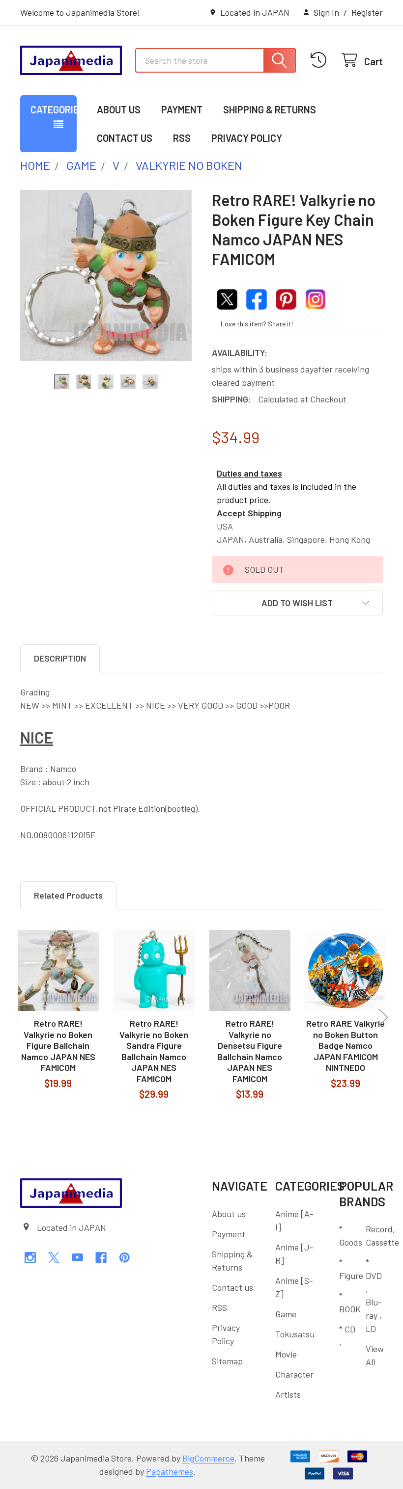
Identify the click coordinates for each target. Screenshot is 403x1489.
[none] (106, 275)
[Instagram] (30, 1258)
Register (367, 12)
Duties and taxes (249, 473)
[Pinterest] (125, 1258)
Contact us (124, 138)
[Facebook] (101, 1258)
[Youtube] (77, 1258)
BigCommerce (208, 1458)
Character (294, 1374)
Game (285, 1313)
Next (383, 1018)
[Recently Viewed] (321, 60)
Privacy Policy (246, 138)
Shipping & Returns (269, 109)
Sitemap (227, 1361)
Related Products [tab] (68, 895)
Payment (181, 109)
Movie (286, 1354)
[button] (297, 602)
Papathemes (169, 1471)
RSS (182, 138)
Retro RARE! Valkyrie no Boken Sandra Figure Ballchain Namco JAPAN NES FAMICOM (153, 1051)
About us (119, 109)
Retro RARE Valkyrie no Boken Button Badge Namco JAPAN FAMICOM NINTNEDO (345, 1045)
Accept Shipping (249, 512)
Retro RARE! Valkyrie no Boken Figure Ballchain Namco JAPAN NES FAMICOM (58, 1045)
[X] (54, 1258)
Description (60, 658)
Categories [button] (53, 109)
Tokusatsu (295, 1334)
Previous (20, 1018)
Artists (288, 1394)
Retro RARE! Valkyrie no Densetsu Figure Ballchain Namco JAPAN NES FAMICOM (249, 1051)
